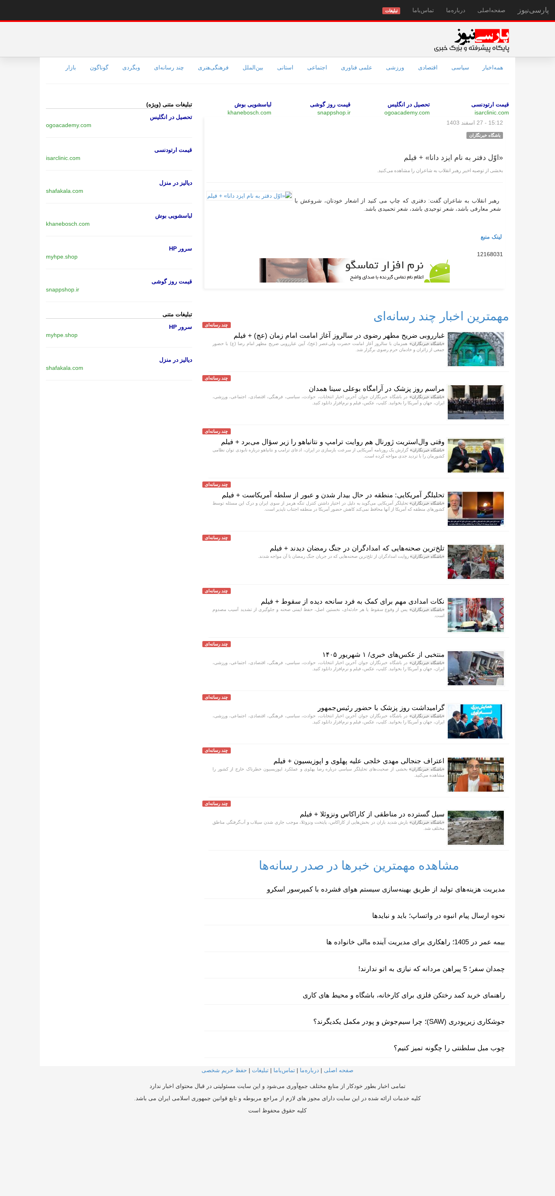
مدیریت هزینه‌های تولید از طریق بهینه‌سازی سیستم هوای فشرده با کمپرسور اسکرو (386, 889)
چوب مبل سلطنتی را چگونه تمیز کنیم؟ (449, 1048)
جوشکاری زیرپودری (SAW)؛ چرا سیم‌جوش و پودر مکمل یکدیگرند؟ (409, 1021)
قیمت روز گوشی (330, 104)
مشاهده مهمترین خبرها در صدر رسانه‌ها (359, 865)
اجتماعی (317, 67)
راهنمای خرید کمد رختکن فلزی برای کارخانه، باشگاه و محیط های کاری (404, 995)
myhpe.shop (62, 256)
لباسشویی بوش (252, 104)
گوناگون (99, 67)
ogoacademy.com (407, 112)
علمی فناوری (356, 67)
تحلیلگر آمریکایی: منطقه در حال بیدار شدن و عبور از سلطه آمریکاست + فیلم (333, 495)
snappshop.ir (334, 112)
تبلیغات (260, 1070)
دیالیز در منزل (175, 182)
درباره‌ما (455, 10)
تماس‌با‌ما (423, 10)
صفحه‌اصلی (491, 10)
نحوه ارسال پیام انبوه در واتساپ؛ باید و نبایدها (438, 916)
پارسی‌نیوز (533, 10)
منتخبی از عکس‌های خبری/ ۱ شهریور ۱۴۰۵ (383, 654)
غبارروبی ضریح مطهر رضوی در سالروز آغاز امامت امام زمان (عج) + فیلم (339, 335)
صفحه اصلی (338, 1070)
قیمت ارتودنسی (490, 104)
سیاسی (460, 67)
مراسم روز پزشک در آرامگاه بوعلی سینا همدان (376, 389)
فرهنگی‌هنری (213, 67)
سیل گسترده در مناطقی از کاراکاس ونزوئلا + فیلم (372, 814)
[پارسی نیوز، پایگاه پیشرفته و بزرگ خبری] (471, 40)
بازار (70, 67)
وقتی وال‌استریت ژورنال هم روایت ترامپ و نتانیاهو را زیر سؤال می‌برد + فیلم (332, 442)
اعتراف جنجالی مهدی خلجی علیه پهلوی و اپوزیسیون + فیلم (358, 761)
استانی (285, 67)
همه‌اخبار (492, 67)
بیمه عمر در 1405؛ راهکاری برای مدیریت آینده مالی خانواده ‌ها (415, 942)
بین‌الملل (253, 67)
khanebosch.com (249, 112)
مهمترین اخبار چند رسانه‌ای (441, 316)
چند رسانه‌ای (169, 67)
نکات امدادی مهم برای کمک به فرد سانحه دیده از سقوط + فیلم (352, 601)
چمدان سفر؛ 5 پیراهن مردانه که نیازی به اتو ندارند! (431, 969)
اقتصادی (428, 67)
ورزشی (395, 67)
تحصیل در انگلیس (409, 104)
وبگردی (131, 67)
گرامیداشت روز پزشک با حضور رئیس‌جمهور (381, 708)
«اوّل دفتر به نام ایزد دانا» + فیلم (453, 157)
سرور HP (180, 248)
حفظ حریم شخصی (224, 1070)
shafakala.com (64, 191)
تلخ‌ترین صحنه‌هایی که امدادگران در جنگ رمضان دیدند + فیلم (357, 548)
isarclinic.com (492, 112)
